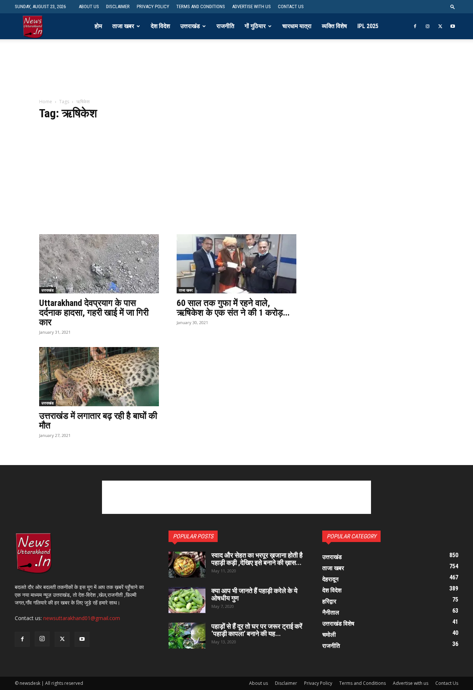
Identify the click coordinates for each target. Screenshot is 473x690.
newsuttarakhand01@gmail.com (81, 618)
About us (89, 6)
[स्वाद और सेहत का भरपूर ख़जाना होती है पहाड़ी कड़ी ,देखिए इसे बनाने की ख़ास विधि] (187, 565)
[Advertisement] (236, 73)
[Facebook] (415, 26)
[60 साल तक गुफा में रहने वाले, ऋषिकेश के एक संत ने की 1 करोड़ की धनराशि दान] (236, 263)
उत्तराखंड (190, 26)
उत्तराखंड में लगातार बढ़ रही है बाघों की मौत (98, 421)
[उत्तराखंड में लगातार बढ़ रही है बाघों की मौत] (99, 376)
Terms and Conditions (200, 6)
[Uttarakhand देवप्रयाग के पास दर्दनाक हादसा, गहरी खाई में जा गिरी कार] (99, 263)
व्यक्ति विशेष (334, 26)
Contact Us (291, 6)
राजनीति (225, 26)
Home (45, 101)
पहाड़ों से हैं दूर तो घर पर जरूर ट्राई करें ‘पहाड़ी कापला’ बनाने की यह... (256, 629)
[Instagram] (427, 26)
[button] (452, 6)
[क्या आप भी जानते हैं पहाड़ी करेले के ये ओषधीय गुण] (187, 600)
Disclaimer (118, 6)
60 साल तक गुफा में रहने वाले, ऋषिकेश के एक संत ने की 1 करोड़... (233, 308)
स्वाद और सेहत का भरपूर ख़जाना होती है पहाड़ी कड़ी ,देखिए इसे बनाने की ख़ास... (257, 558)
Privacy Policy (153, 6)
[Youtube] (452, 26)
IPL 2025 (367, 26)
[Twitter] (440, 26)
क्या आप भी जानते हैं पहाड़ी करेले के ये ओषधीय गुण (254, 594)
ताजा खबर (123, 26)
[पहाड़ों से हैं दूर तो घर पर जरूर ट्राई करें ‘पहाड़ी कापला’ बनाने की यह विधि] (187, 636)
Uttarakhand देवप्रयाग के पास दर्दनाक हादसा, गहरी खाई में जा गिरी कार (94, 312)
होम (98, 26)
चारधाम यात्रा (297, 26)
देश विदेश (160, 26)
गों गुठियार (255, 26)
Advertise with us (251, 6)
